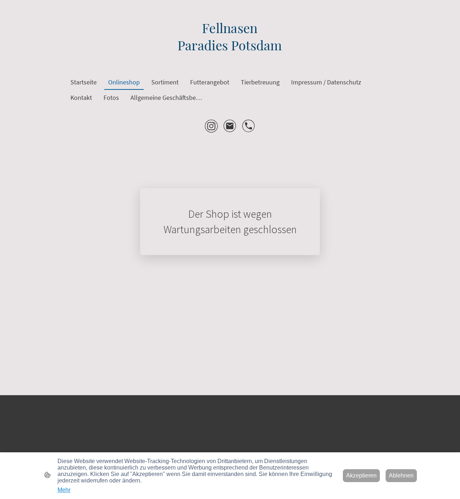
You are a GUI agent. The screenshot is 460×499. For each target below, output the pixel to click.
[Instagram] (211, 126)
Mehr (64, 490)
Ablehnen (401, 475)
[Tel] (248, 126)
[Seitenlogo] (229, 59)
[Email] (230, 126)
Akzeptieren (361, 475)
